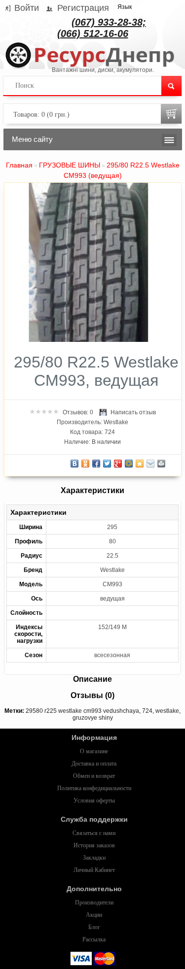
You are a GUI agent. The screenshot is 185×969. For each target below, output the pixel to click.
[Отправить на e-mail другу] (150, 464)
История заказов (94, 845)
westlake (167, 710)
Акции (94, 914)
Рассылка (94, 939)
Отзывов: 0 (78, 412)
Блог (94, 927)
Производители (94, 902)
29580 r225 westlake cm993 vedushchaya (82, 710)
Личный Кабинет (94, 870)
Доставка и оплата (94, 763)
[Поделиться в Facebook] (96, 464)
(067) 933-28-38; (109, 22)
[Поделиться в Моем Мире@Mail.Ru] (129, 464)
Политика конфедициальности (94, 788)
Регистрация (83, 8)
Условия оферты (94, 800)
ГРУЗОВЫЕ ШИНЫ (69, 165)
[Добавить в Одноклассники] (85, 464)
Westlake (116, 422)
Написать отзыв (133, 412)
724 (147, 710)
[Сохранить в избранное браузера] (140, 464)
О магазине (94, 751)
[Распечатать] (161, 464)
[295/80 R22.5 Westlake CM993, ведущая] (88, 339)
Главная (19, 165)
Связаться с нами (94, 833)
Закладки (94, 857)
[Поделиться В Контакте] (74, 464)
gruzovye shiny (93, 717)
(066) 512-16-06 (92, 33)
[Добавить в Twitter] (107, 464)
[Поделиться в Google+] (118, 464)
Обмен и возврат (94, 775)
